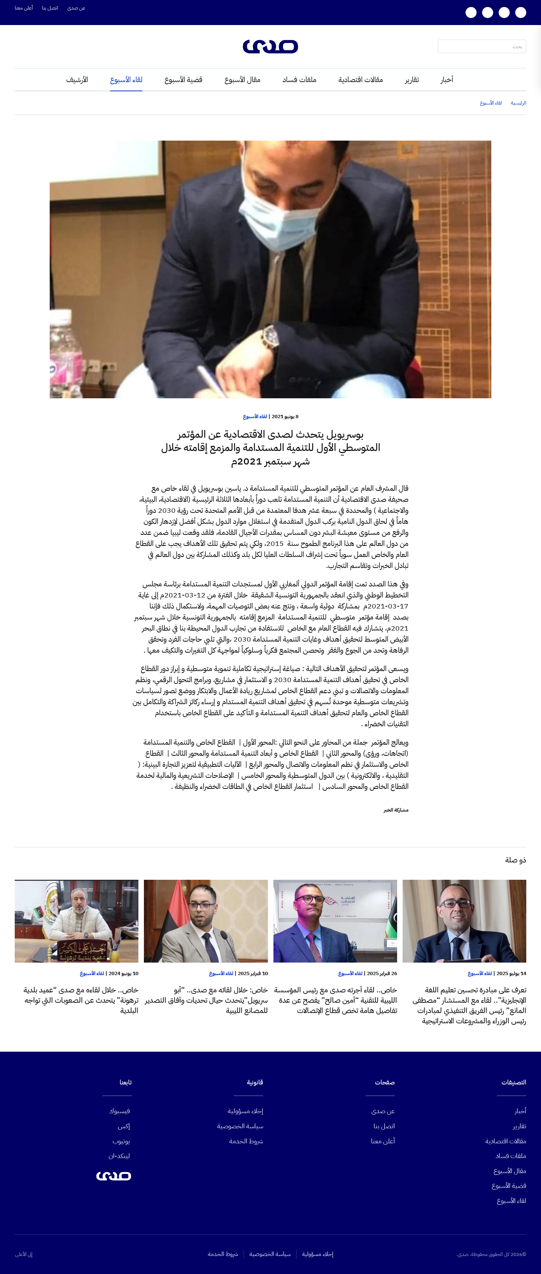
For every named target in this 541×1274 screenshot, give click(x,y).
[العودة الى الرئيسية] (270, 46)
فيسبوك (119, 1111)
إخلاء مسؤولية (245, 1111)
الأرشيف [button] (77, 79)
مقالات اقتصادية (361, 79)
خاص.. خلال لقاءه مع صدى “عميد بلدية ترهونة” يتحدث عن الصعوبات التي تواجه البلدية (81, 1000)
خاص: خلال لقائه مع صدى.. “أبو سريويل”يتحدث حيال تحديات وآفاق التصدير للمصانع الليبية (206, 1000)
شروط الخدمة (246, 1141)
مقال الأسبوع (242, 79)
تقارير (412, 79)
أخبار (447, 79)
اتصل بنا (50, 8)
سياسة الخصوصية (240, 1126)
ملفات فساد (300, 79)
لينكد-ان (119, 1156)
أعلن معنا (24, 8)
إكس (124, 1126)
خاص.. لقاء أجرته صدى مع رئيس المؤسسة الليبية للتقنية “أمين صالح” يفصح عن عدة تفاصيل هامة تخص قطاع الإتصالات (335, 1000)
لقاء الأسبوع (126, 79)
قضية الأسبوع (183, 79)
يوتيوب (121, 1141)
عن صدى (76, 8)
